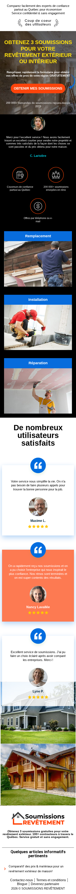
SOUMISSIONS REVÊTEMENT (43, 888)
